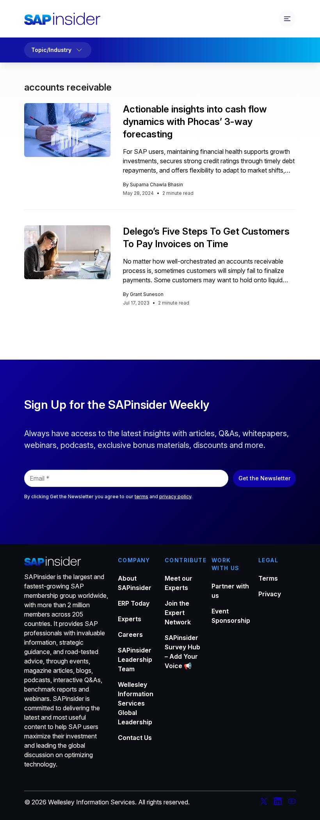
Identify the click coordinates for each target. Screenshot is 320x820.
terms (141, 496)
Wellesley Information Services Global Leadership (135, 703)
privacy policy (175, 496)
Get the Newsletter (264, 478)
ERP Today (133, 603)
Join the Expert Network (178, 612)
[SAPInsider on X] (264, 802)
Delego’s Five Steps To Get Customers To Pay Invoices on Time (206, 238)
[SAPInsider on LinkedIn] (278, 802)
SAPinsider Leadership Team (135, 659)
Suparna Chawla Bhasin (156, 184)
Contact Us (135, 738)
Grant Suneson (147, 294)
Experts (129, 619)
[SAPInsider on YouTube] (292, 802)
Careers (130, 634)
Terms (268, 578)
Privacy (269, 594)
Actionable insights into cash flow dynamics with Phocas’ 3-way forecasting (195, 121)
